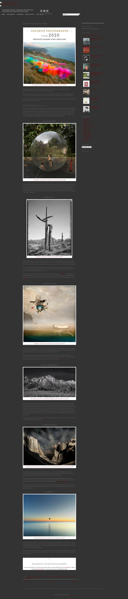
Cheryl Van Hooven (87, 137)
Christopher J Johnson (88, 126)
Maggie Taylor (63, 576)
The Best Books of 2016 (96, 47)
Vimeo (25, 278)
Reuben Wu (73, 576)
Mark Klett (69, 576)
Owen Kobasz (86, 130)
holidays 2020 (51, 576)
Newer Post (26, 581)
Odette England (87, 124)
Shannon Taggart (87, 135)
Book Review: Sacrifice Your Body (92, 35)
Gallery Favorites (44, 576)
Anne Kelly (62, 274)
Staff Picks (26, 578)
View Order (2, 4)
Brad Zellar (85, 140)
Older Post (75, 581)
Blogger (72, 594)
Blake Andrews (86, 119)
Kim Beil (85, 123)
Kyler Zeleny (86, 139)
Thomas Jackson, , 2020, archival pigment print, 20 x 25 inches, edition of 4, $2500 (49, 84)
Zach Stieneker (86, 133)
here (66, 116)
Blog (12, 2)
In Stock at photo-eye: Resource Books (95, 99)
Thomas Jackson (31, 578)
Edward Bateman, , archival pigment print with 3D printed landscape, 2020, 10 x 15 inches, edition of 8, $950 (49, 466)
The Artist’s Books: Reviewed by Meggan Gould (95, 82)
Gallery (8, 2)
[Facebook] (41, 12)
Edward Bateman (30, 576)
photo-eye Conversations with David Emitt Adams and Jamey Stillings (96, 74)
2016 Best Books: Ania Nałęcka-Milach (95, 107)
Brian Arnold (86, 121)
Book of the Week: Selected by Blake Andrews (96, 56)
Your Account (13, 4)
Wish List (8, 4)
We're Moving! (93, 89)
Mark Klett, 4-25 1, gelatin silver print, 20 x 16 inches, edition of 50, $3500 (49, 256)
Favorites (36, 576)
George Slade (86, 131)
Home (50, 581)
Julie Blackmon (57, 576)
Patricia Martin (40, 569)
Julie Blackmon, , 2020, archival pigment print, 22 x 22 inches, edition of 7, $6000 (49, 179)
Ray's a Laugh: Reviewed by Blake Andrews (96, 65)
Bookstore (4, 2)
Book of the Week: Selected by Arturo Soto (96, 39)
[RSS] (47, 12)
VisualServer (16, 2)
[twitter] (44, 12)
